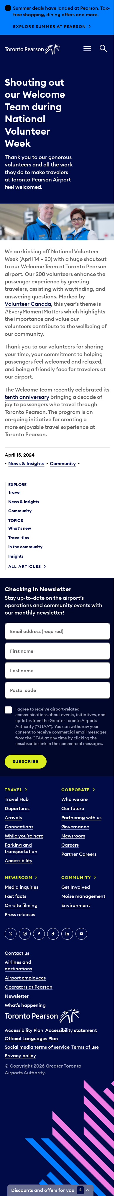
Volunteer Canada (28, 324)
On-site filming (21, 931)
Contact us (17, 979)
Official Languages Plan (31, 1071)
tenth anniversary (34, 417)
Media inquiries (21, 913)
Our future (70, 834)
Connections (19, 852)
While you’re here (24, 862)
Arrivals (13, 843)
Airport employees (25, 1004)
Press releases (20, 940)
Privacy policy (20, 1088)
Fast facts (15, 922)
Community (63, 484)
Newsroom (71, 862)
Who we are (72, 825)
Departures (17, 834)
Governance (73, 852)
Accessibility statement (71, 1063)
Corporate (73, 815)
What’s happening (25, 1038)
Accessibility (18, 886)
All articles (24, 586)
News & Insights (26, 484)
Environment (73, 931)
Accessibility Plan (24, 1063)
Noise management (81, 922)
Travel (13, 815)
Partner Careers (76, 880)
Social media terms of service (37, 1080)
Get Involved (73, 913)
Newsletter (17, 1029)
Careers (67, 871)
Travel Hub (17, 825)
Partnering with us (79, 843)
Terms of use (85, 1080)
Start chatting (33, 33)
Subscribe (26, 787)
